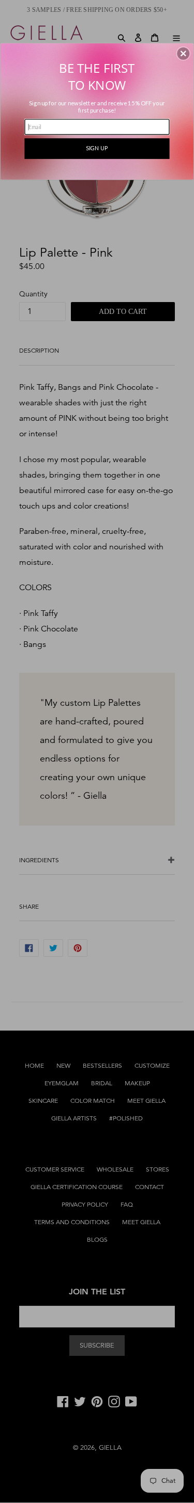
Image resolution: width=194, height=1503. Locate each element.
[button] (183, 53)
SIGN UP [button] (97, 148)
